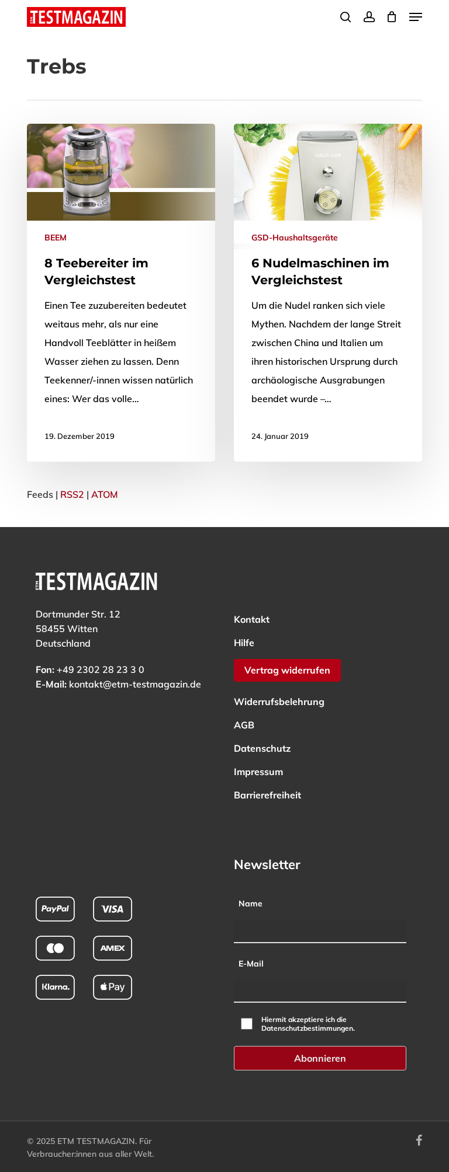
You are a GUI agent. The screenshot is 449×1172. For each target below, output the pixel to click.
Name (251, 903)
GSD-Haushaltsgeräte (294, 237)
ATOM (104, 494)
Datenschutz (262, 748)
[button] (415, 17)
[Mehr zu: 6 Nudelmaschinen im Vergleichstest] (328, 293)
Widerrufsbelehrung (279, 701)
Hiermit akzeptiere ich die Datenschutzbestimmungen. (308, 1024)
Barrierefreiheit (267, 795)
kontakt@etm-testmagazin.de (135, 684)
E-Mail (251, 963)
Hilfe (244, 642)
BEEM (55, 237)
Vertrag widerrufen (287, 670)
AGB (244, 725)
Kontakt (252, 619)
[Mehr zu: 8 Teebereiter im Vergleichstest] (121, 293)
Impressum (258, 771)
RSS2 (72, 494)
